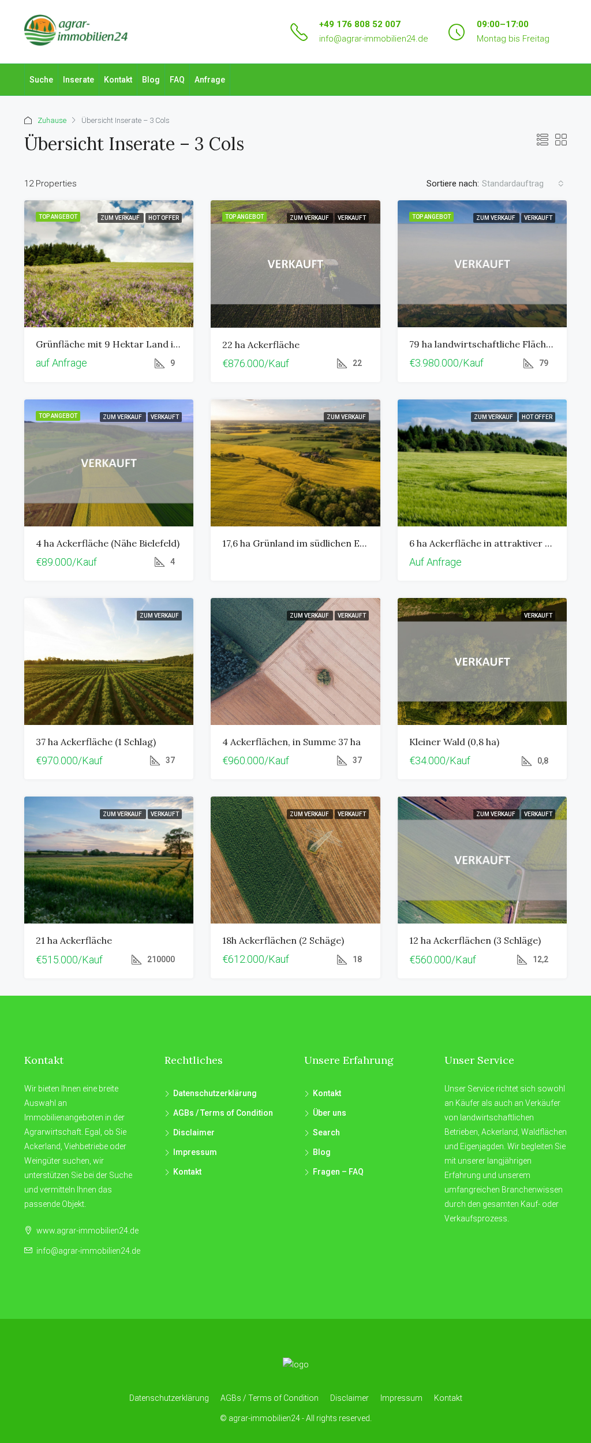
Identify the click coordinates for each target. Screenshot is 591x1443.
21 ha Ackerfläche (74, 940)
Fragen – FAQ (338, 1171)
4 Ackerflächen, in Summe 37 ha (291, 741)
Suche (41, 79)
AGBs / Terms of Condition (223, 1112)
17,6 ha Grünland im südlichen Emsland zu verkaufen (336, 543)
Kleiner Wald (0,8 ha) (454, 741)
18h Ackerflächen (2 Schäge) (283, 940)
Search (326, 1132)
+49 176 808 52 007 (360, 24)
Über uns (329, 1112)
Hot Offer (163, 218)
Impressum (195, 1152)
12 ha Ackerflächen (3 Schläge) (475, 940)
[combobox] (523, 183)
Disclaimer (194, 1132)
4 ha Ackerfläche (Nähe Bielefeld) (107, 543)
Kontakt (118, 79)
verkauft (352, 218)
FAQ (177, 79)
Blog (151, 79)
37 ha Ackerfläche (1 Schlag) (96, 741)
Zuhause (52, 120)
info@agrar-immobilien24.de (373, 38)
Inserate (78, 79)
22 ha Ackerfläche (261, 344)
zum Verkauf (120, 218)
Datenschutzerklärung (215, 1093)
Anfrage (209, 79)
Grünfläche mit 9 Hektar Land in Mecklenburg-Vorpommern (170, 344)
